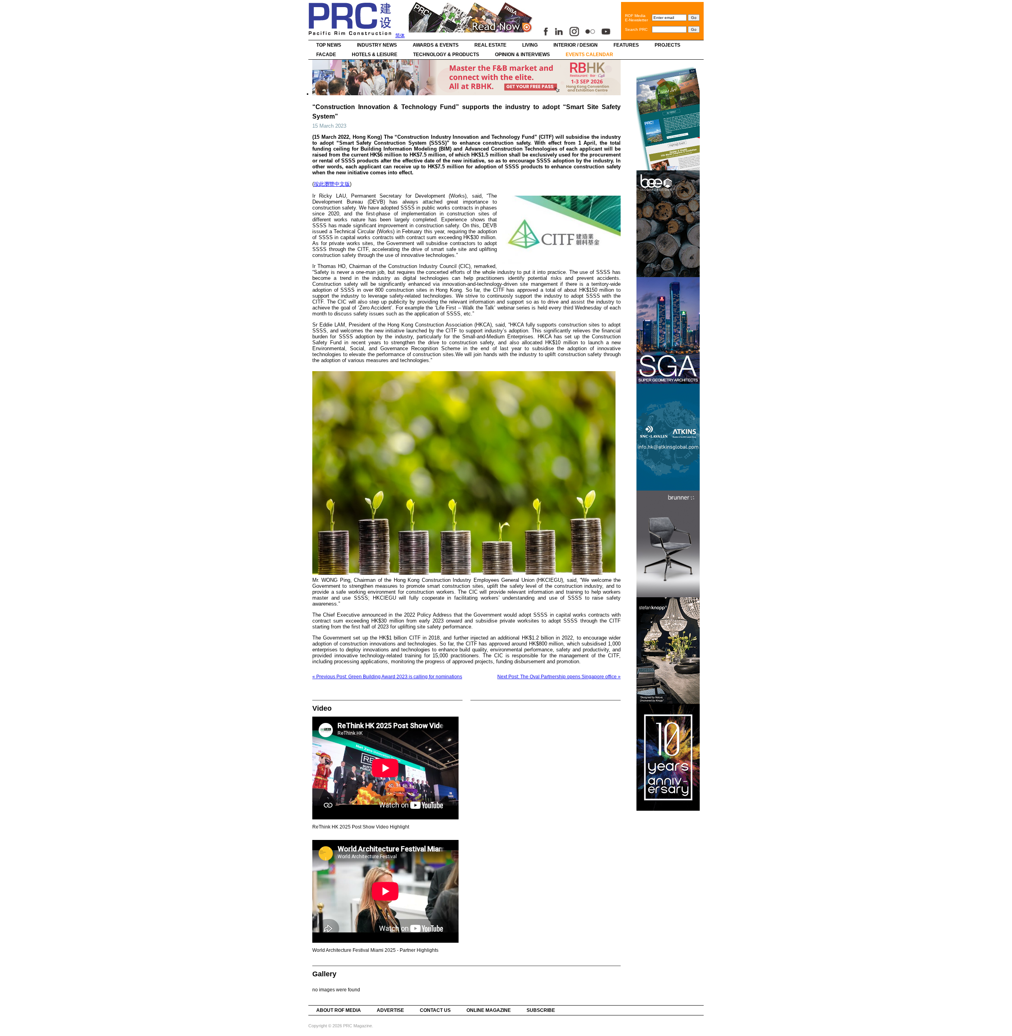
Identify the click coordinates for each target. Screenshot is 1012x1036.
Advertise (390, 1010)
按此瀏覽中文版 (332, 184)
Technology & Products (446, 54)
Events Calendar (589, 54)
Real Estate (490, 45)
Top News (328, 45)
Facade (326, 54)
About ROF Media (338, 1010)
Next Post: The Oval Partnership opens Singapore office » (559, 676)
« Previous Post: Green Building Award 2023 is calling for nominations (387, 676)
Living (530, 45)
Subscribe (541, 1010)
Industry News (377, 45)
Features (626, 45)
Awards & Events (436, 45)
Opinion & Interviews (522, 54)
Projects (667, 45)
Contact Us (435, 1010)
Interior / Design (575, 45)
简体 (400, 35)
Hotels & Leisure (374, 54)
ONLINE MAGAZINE (488, 1010)
